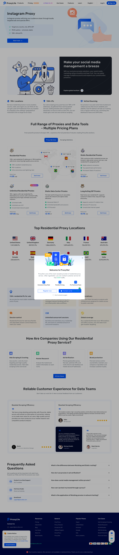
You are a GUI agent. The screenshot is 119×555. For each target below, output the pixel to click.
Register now (47, 291)
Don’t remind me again (61, 295)
